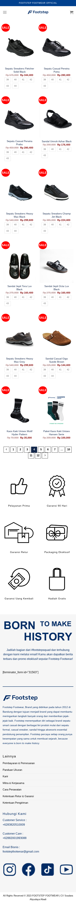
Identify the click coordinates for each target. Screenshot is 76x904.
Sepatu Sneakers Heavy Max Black (19, 215)
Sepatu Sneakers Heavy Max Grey (19, 360)
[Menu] (5, 12)
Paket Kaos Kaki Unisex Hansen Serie (56, 433)
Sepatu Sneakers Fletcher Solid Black (19, 70)
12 (38, 455)
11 (31, 455)
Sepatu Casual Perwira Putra (56, 70)
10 (68, 449)
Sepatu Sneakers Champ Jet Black (57, 215)
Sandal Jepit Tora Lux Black (19, 288)
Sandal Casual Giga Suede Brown (56, 360)
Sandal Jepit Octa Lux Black (56, 288)
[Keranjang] (71, 12)
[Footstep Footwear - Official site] (38, 12)
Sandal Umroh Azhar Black (57, 141)
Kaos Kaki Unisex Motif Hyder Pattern (19, 433)
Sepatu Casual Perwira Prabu (19, 143)
